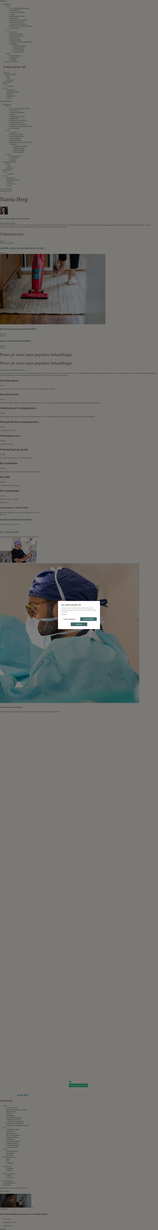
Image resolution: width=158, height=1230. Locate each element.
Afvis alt (79, 624)
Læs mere (63, 614)
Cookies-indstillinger (69, 619)
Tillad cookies (88, 619)
